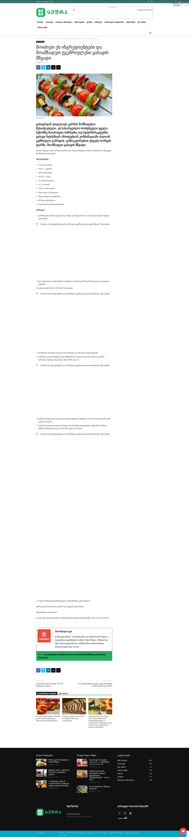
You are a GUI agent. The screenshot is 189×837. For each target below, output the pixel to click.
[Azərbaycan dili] (176, 3)
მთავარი (39, 39)
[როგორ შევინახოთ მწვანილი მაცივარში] (82, 789)
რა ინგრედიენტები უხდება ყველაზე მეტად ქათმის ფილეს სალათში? (95, 685)
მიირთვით (50, 606)
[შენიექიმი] (183, 831)
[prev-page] (37, 731)
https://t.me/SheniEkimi (100, 618)
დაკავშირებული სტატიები (46, 693)
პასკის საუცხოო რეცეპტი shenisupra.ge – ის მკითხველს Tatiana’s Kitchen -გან (99, 762)
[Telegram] (130, 813)
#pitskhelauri (52, 612)
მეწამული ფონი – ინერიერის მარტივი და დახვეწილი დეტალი (58, 772)
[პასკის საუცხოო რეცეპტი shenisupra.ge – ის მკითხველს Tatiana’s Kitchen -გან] (82, 762)
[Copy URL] (58, 67)
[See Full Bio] (80, 647)
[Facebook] (148, 1)
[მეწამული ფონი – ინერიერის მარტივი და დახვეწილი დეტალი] (41, 773)
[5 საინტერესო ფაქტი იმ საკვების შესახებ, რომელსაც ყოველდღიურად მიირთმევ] (41, 784)
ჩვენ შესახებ (71, 816)
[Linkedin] (48, 67)
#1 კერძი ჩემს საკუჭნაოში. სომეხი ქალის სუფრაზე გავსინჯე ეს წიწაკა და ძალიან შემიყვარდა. (48, 718)
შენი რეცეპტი (48, 39)
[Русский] (182, 3)
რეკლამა (80, 816)
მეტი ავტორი (63, 693)
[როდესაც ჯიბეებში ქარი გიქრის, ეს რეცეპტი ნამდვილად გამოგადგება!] (74, 706)
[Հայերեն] (174, 3)
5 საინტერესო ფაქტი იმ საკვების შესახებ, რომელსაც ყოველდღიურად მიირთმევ (58, 783)
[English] (178, 3)
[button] (150, 32)
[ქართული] (180, 3)
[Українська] (184, 3)
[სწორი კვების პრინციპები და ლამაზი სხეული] (41, 762)
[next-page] (41, 731)
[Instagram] (151, 1)
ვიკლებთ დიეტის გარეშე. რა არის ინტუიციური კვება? (49, 685)
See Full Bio (73, 647)
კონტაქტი (88, 816)
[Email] (53, 67)
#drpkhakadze (41, 612)
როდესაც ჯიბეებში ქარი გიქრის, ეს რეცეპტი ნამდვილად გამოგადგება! (73, 718)
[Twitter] (43, 67)
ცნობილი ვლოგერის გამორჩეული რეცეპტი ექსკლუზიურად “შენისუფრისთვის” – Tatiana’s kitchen (99, 775)
